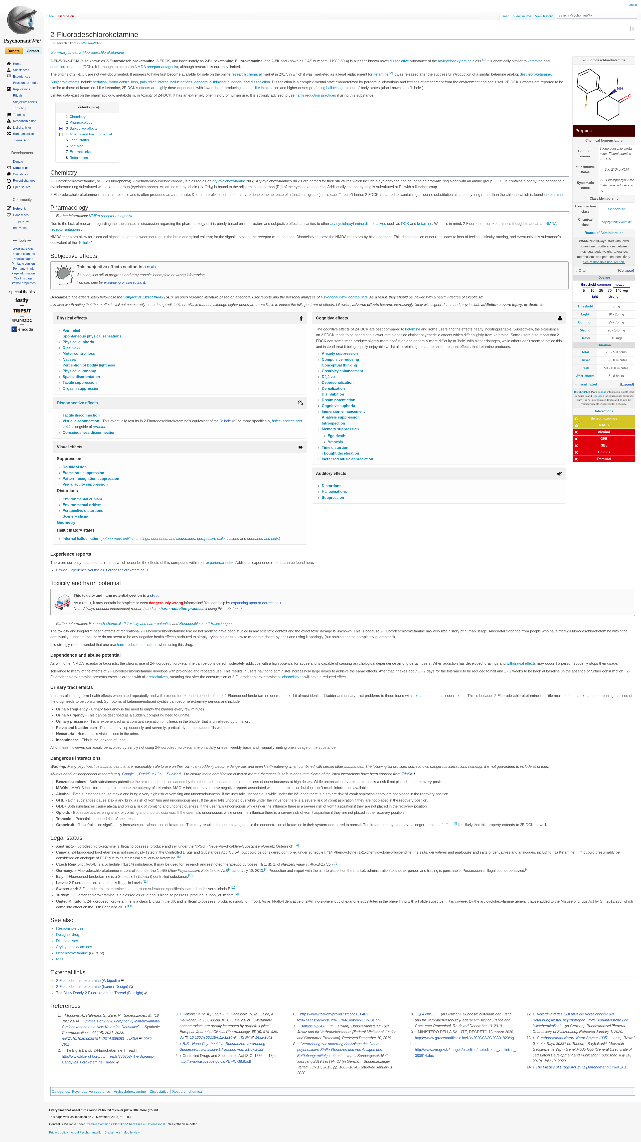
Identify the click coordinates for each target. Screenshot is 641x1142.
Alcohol (604, 432)
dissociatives (375, 224)
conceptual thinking (210, 82)
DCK (405, 224)
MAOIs (604, 425)
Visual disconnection (81, 421)
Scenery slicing (76, 516)
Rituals (18, 95)
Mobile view (131, 1132)
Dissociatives (67, 941)
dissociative (399, 61)
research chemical (246, 74)
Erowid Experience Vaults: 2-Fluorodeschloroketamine (100, 570)
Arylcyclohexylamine (617, 222)
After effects (585, 376)
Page (50, 16)
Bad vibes (20, 228)
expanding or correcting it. (125, 282)
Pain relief (71, 330)
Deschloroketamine (72, 953)
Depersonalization (338, 382)
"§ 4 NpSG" (427, 1014)
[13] (236, 894)
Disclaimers (112, 1132)
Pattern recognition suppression (91, 479)
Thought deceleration (340, 453)
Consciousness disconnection (89, 433)
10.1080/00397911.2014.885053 (98, 1039)
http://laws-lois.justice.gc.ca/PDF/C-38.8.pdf (215, 1061)
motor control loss (123, 82)
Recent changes (24, 180)
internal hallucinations (174, 82)
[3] (455, 823)
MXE (60, 959)
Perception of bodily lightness (89, 365)
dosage (602, 392)
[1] (484, 60)
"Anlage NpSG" (312, 1026)
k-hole (226, 421)
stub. (154, 595)
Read (505, 16)
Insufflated (588, 384)
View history (544, 16)
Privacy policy (58, 1132)
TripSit (407, 774)
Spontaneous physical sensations (92, 336)
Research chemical (187, 1091)
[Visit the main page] (22, 22)
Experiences (21, 76)
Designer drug (67, 935)
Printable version (23, 263)
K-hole (84, 243)
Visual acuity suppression (85, 484)
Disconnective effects (77, 403)
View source (522, 16)
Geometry (66, 522)
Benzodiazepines (604, 418)
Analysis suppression (341, 417)
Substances (21, 70)
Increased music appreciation (347, 459)
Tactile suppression (80, 382)
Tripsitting (19, 108)
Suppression (333, 498)
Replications (21, 89)
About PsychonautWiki (86, 1132)
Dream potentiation (338, 400)
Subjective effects (64, 82)
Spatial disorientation (81, 377)
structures (101, 427)
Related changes (23, 254)
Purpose (583, 131)
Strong (585, 330)
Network (19, 208)
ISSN (133, 1039)
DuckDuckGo (150, 774)
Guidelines (20, 174)
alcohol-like (251, 88)
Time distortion (335, 448)
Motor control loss (79, 353)
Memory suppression (340, 429)
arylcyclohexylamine (454, 61)
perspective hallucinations (218, 539)
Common (585, 322)
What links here (23, 249)
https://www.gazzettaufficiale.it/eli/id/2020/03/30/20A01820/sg (464, 1038)
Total (585, 352)
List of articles (22, 127)
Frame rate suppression (83, 473)
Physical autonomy (79, 371)
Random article (23, 134)
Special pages (23, 259)
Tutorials (19, 115)
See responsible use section (603, 262)
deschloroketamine (65, 67)
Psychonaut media (25, 83)
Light (585, 314)
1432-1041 (263, 1037)
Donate (14, 51)
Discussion (66, 16)
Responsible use (69, 928)
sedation (100, 82)
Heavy (585, 338)
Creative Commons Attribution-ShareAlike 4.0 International (125, 1124)
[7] (229, 869)
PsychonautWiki (334, 297)
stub (151, 266)
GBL (604, 445)
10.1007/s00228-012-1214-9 (213, 1037)
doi (64, 1039)
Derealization (333, 389)
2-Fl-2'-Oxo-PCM (88, 43)
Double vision (75, 467)
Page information (23, 273)
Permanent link (23, 268)
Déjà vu (328, 377)
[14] (129, 906)
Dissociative (617, 209)
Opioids (604, 452)
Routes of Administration (604, 233)
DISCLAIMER (582, 392)
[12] (233, 888)
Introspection (333, 423)
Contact (33, 51)
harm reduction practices (315, 95)
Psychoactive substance (91, 1091)
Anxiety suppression (340, 353)
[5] (179, 857)
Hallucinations (334, 492)
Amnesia (335, 442)
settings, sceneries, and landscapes (165, 539)
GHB (603, 439)
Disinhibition (333, 394)
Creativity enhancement (342, 371)
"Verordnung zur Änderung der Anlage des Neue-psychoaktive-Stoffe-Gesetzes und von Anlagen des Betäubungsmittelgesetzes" (339, 1049)
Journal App (21, 140)
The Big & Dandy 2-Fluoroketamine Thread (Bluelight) (99, 993)
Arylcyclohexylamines (74, 947)
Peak (585, 368)
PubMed (174, 774)
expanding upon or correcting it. (256, 603)
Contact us (21, 168)
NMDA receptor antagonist (156, 67)
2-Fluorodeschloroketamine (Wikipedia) (88, 981)
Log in (632, 5)
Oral (582, 270)
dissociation (260, 82)
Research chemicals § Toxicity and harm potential (129, 624)
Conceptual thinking (339, 365)
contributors (358, 297)
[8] (265, 869)
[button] (626, 270)
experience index (220, 563)
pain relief (147, 82)
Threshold (585, 306)
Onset (585, 360)
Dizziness (71, 348)
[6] (335, 863)
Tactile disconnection (81, 415)
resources (598, 396)
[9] (526, 869)
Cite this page (23, 278)
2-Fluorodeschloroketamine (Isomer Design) (92, 987)
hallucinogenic (337, 88)
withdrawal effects (521, 663)
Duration (604, 345)
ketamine (535, 61)
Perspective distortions (83, 511)
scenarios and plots (263, 539)
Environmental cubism (82, 499)
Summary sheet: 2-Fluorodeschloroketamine (87, 53)
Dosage (604, 277)
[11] (145, 881)
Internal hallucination (81, 539)
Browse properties (23, 283)
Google (128, 774)
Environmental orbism (82, 505)
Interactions (604, 411)
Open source (22, 187)
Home (17, 64)
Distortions (331, 486)
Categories (60, 1091)
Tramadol (604, 459)
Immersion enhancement (343, 412)
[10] (190, 875)
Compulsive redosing (340, 359)
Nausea (69, 359)
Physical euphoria (78, 342)
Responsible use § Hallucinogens (206, 624)
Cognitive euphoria (338, 406)
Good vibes (21, 215)
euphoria (235, 82)
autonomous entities (118, 539)
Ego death (336, 436)
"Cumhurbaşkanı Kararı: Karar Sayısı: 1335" (572, 1038)
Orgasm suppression (81, 389)
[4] (297, 845)
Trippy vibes (21, 221)
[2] (391, 73)
